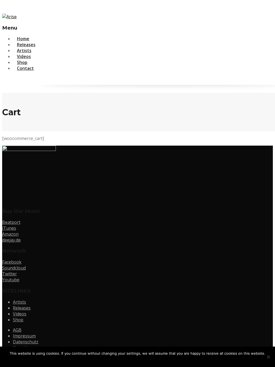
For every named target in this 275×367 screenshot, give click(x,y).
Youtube (10, 280)
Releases (22, 308)
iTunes (9, 228)
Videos (19, 314)
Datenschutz (25, 342)
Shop (18, 320)
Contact (25, 68)
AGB (17, 330)
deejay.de (11, 240)
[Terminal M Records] (9, 17)
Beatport (11, 222)
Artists (19, 302)
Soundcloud (14, 268)
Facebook (11, 262)
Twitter (9, 274)
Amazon (10, 234)
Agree (139, 360)
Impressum (24, 336)
